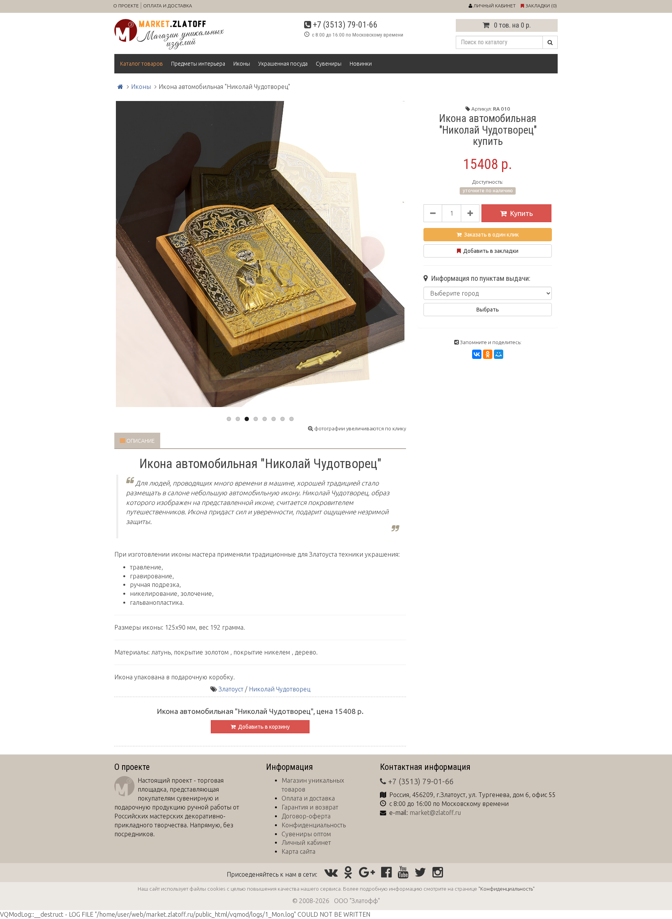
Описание (140, 441)
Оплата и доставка (167, 5)
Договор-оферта (306, 816)
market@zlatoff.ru (435, 812)
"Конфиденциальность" (506, 889)
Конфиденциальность (314, 825)
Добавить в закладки (489, 251)
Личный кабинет (306, 842)
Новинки (361, 64)
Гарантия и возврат (310, 807)
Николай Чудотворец (279, 689)
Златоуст (231, 689)
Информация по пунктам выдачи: (479, 278)
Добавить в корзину (263, 727)
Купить (521, 213)
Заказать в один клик (490, 234)
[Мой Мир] (498, 354)
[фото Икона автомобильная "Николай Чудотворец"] (260, 254)
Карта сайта (298, 851)
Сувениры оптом (306, 833)
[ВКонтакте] (476, 354)
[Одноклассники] (487, 354)
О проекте (126, 5)
